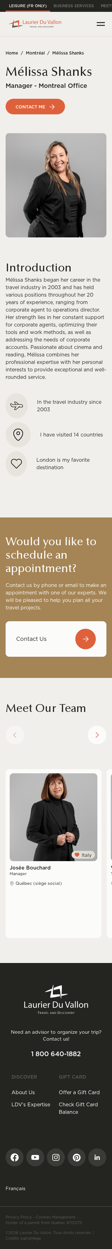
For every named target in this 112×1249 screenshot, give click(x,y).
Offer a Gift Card (79, 1092)
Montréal (35, 53)
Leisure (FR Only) (28, 5)
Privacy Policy (19, 1217)
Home (12, 53)
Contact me (30, 107)
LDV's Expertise (31, 1104)
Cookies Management (56, 1217)
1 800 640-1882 (56, 1053)
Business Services (74, 5)
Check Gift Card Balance (78, 1108)
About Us (23, 1092)
